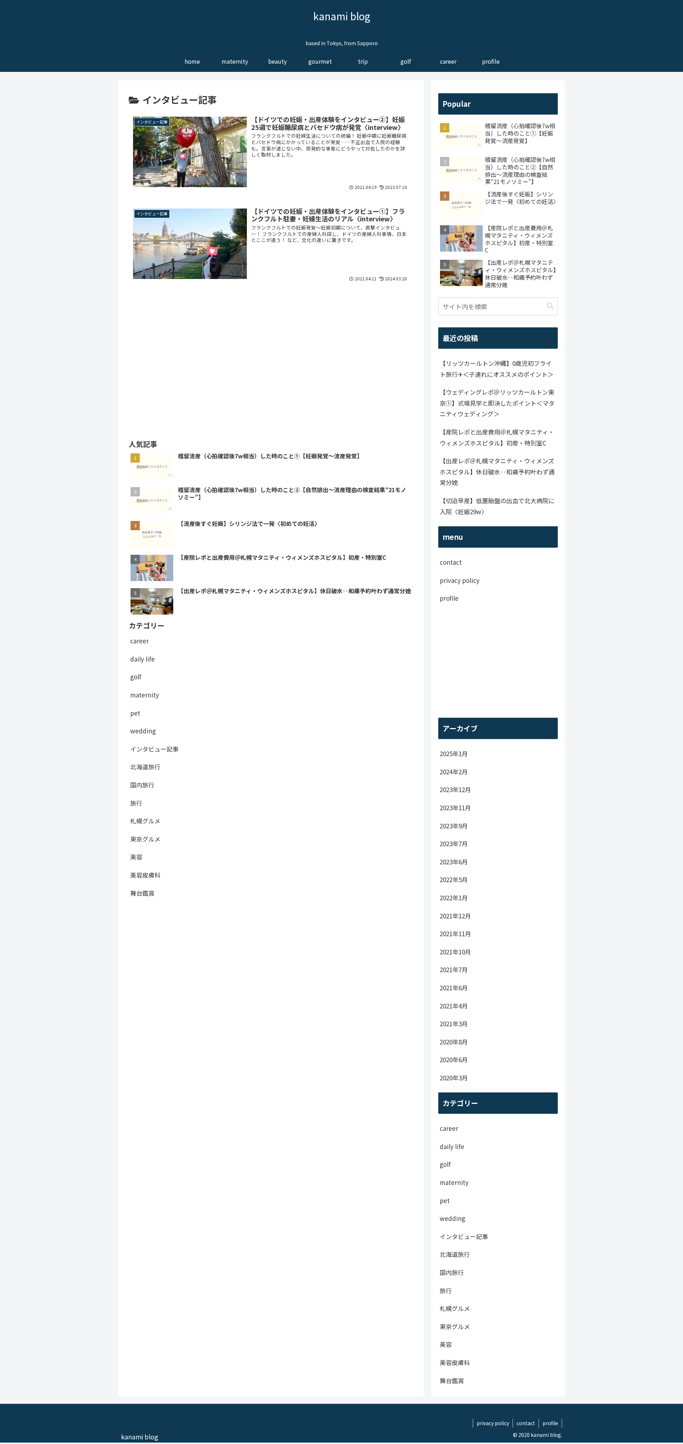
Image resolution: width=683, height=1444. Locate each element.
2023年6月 (454, 861)
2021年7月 (454, 969)
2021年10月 (455, 951)
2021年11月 (455, 933)
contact (451, 562)
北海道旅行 (145, 766)
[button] (550, 306)
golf (135, 676)
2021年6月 (454, 987)
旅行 (136, 802)
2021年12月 (455, 915)
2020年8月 (454, 1041)
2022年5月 (454, 879)
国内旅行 (142, 784)
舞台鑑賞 (142, 892)
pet (135, 712)
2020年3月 (454, 1077)
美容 (136, 856)
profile (449, 598)
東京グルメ (145, 838)
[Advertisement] (271, 344)
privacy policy (460, 580)
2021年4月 (454, 1005)
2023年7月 (454, 843)
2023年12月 (455, 789)
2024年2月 (454, 771)
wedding (143, 730)
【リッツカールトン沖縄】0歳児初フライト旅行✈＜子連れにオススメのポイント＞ (497, 369)
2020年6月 (454, 1059)
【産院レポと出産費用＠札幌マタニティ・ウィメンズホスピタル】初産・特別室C (497, 437)
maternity (144, 694)
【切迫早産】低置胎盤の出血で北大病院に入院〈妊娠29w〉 (497, 506)
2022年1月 (454, 897)
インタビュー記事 (154, 748)
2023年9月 (454, 825)
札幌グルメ (145, 820)
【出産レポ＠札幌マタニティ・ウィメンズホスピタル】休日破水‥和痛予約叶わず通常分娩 (497, 471)
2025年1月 (454, 753)
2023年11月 (455, 807)
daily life (142, 658)
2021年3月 (454, 1023)
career (139, 640)
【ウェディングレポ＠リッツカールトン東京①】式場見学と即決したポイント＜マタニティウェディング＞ (497, 403)
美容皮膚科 (145, 874)
